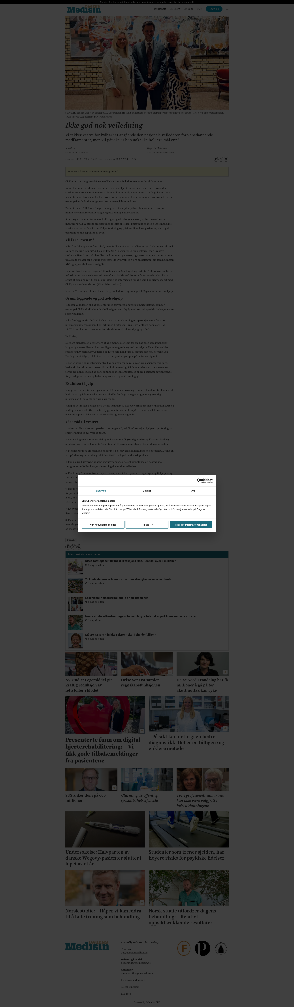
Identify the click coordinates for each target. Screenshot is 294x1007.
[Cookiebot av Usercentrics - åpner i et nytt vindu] (199, 480)
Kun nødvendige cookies (103, 524)
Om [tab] (193, 490)
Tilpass (145, 524)
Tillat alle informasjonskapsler (191, 524)
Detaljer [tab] (147, 490)
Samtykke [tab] (101, 490)
